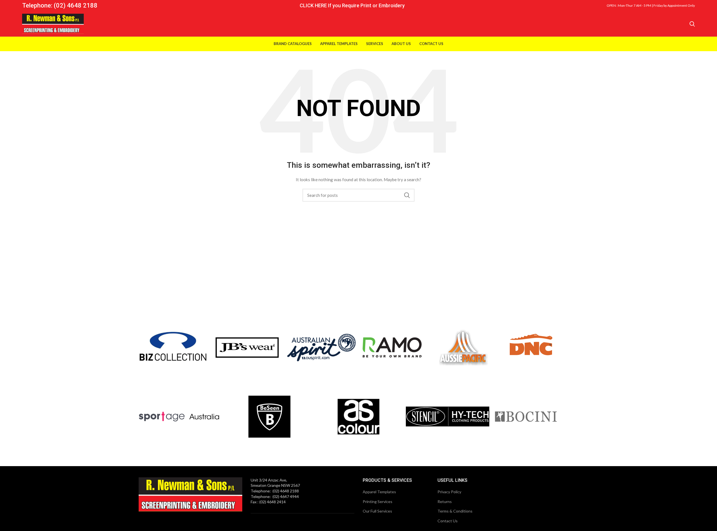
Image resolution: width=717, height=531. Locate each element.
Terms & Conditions (454, 511)
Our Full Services (377, 511)
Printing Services (377, 501)
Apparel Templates (379, 491)
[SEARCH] (407, 195)
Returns (444, 501)
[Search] (692, 23)
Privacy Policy (449, 491)
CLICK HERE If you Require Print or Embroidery (352, 5)
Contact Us (447, 520)
